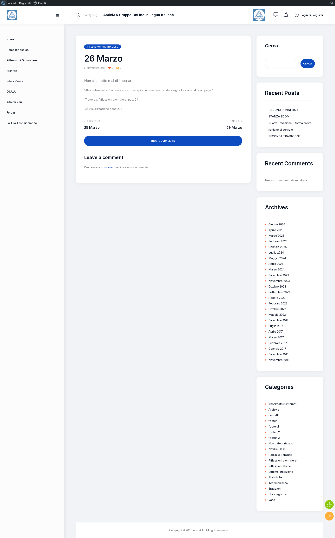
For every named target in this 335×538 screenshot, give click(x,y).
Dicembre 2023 (279, 275)
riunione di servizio (281, 129)
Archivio (274, 409)
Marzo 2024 (276, 269)
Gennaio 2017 (277, 348)
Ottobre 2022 (277, 309)
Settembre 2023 (279, 292)
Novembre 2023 (279, 281)
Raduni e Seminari (280, 455)
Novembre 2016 (279, 360)
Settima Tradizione (281, 472)
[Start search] (78, 15)
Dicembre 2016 (278, 354)
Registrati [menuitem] (25, 3)
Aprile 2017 (276, 331)
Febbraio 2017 (278, 343)
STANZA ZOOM (279, 116)
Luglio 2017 (276, 326)
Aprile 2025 (276, 230)
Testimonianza (278, 483)
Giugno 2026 (277, 224)
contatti (274, 415)
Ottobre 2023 (277, 286)
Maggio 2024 (277, 258)
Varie (272, 500)
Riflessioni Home (280, 466)
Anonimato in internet (282, 404)
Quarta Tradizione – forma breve (290, 123)
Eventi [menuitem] (42, 3)
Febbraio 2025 (278, 241)
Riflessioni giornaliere (102, 47)
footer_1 (274, 426)
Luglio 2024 (276, 252)
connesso (107, 167)
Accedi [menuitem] (12, 3)
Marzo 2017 (276, 337)
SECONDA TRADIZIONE (284, 136)
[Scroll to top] (329, 527)
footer (273, 421)
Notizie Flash (277, 449)
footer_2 (274, 432)
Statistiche (275, 477)
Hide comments (163, 140)
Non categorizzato (281, 443)
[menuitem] (3, 3)
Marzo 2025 (276, 235)
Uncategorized (278, 494)
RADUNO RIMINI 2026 (283, 110)
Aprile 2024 (276, 264)
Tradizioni (275, 488)
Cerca (271, 46)
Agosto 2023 (277, 298)
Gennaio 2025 (278, 247)
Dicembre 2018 (278, 320)
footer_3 (274, 438)
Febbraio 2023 (278, 303)
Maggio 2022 (277, 314)
